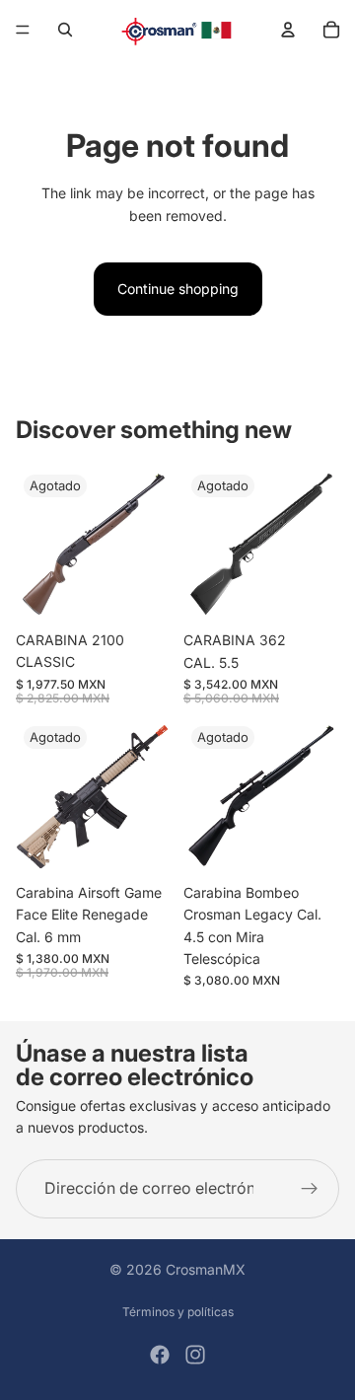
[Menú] (22, 29)
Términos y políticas (178, 1311)
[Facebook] (160, 1354)
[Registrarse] (309, 1189)
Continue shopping (178, 288)
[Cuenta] (288, 29)
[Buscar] (65, 29)
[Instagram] (195, 1354)
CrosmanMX (206, 1269)
